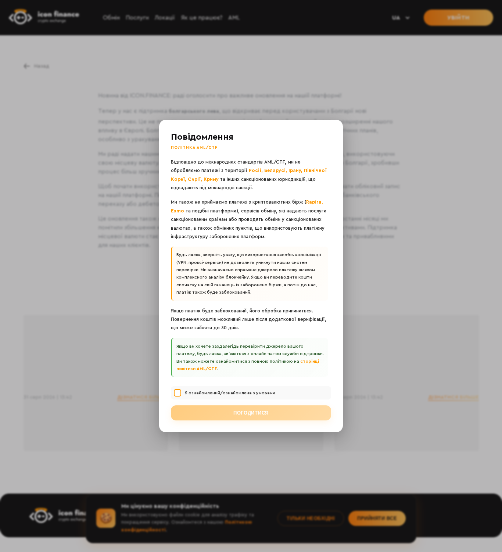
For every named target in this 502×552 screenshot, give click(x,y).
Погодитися (251, 413)
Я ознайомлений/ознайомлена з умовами (230, 393)
